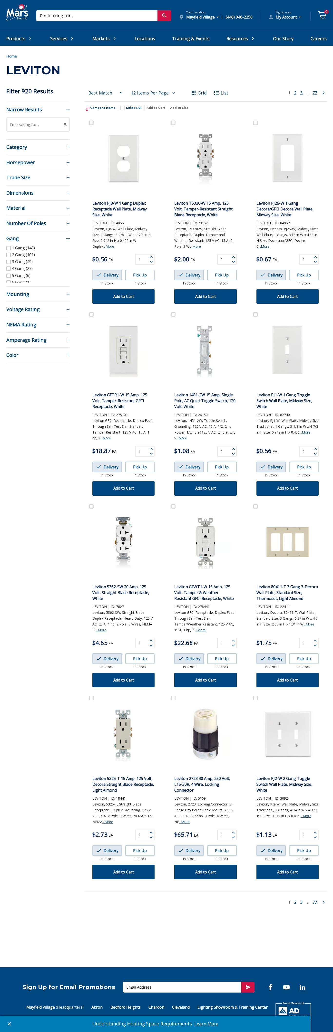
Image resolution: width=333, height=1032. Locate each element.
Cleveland (181, 1007)
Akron (97, 1007)
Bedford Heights (125, 1007)
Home (11, 56)
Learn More (206, 1024)
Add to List (179, 108)
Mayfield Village (55, 1007)
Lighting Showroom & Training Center (232, 1007)
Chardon (156, 1007)
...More (108, 246)
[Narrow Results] (65, 124)
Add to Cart (156, 108)
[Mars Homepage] (17, 18)
